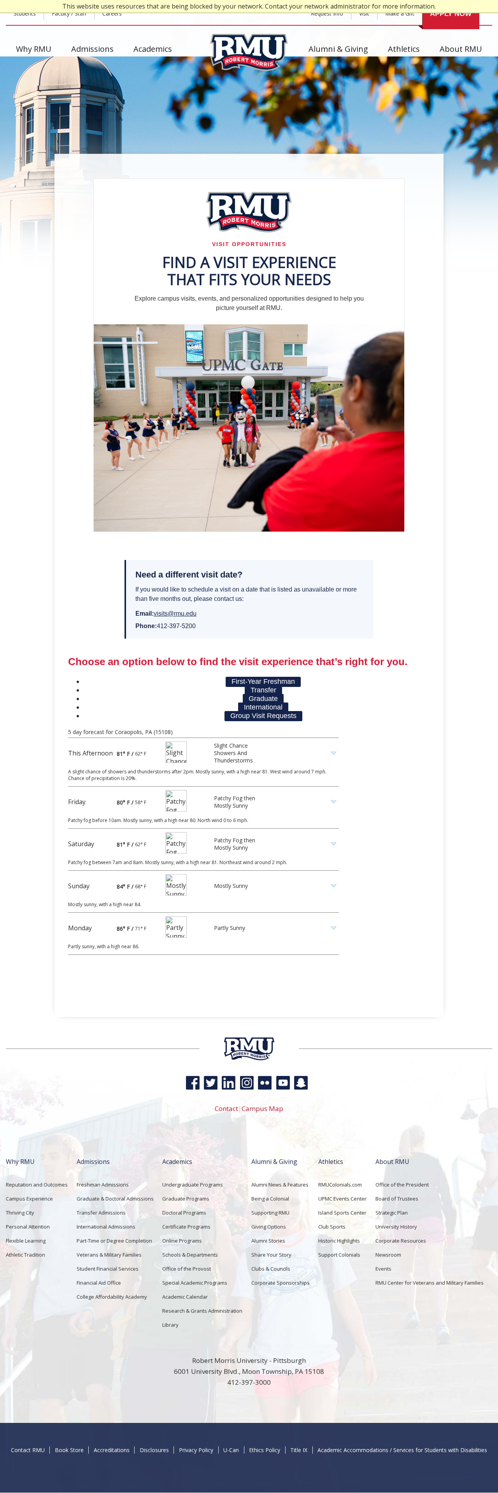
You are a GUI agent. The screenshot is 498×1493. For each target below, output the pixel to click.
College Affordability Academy (112, 1296)
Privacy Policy (196, 1450)
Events (383, 1268)
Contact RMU (28, 1450)
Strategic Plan (391, 1212)
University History (396, 1226)
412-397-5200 (176, 626)
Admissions (92, 49)
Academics (152, 49)
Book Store (69, 1450)
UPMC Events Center (342, 1198)
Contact (226, 1108)
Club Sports (331, 1226)
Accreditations (112, 1450)
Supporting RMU (270, 1212)
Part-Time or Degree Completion (114, 1240)
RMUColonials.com (340, 1184)
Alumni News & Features (280, 1184)
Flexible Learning (26, 1240)
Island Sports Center (342, 1212)
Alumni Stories (268, 1240)
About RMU (461, 49)
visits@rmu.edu (175, 613)
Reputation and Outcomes (37, 1184)
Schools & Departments (190, 1254)
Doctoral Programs (184, 1212)
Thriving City (20, 1212)
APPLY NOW (451, 14)
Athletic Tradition (25, 1254)
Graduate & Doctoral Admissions (115, 1198)
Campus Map (262, 1108)
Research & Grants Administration (202, 1310)
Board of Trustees (396, 1198)
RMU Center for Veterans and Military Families (429, 1282)
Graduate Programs (185, 1198)
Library (170, 1324)
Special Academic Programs (194, 1282)
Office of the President (402, 1184)
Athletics (404, 49)
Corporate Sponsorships (280, 1282)
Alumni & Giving (338, 49)
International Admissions (106, 1226)
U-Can (231, 1450)
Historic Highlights (339, 1240)
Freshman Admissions (103, 1184)
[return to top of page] (249, 1058)
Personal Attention (28, 1226)
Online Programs (182, 1240)
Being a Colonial (270, 1198)
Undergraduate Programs (192, 1184)
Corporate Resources (400, 1240)
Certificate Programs (186, 1226)
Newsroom (388, 1254)
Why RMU (33, 49)
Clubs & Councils (270, 1268)
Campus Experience (29, 1198)
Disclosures (154, 1450)
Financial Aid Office (99, 1282)
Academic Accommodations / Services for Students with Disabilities (402, 1450)
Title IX (298, 1450)
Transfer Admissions (101, 1212)
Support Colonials (339, 1254)
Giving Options (268, 1226)
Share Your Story (271, 1254)
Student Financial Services (108, 1268)
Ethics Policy (264, 1450)
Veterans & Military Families (109, 1254)
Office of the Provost (186, 1268)
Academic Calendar (185, 1296)
